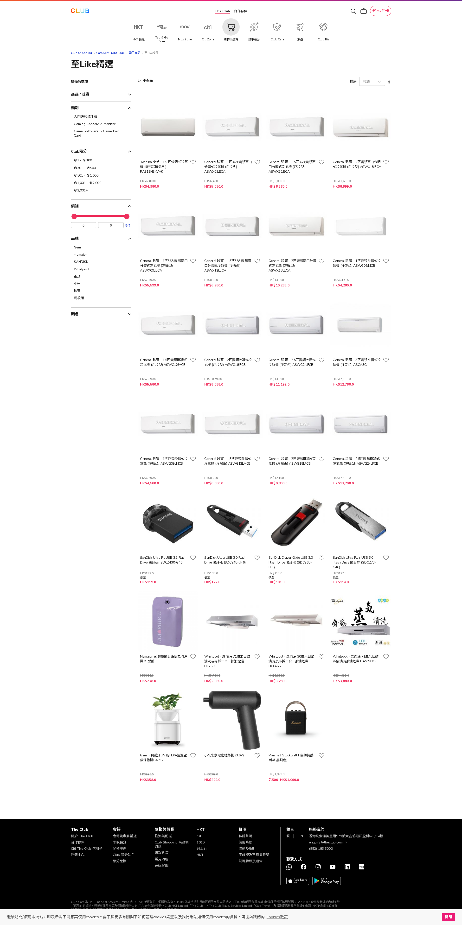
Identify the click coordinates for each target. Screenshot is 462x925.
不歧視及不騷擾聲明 (254, 855)
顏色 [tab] (75, 314)
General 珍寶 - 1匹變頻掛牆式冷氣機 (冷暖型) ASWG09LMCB (164, 461)
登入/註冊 (380, 10)
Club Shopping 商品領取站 (172, 844)
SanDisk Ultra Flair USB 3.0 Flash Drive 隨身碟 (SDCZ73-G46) (354, 562)
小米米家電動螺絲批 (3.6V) (224, 755)
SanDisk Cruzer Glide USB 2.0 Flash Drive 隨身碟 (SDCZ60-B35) (291, 562)
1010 (201, 842)
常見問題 (161, 859)
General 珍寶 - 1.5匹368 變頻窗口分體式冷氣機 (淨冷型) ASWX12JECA (292, 167)
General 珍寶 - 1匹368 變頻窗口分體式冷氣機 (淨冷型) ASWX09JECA (228, 167)
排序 (353, 81)
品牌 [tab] (75, 238)
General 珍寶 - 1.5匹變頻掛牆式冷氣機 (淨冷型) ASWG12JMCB (163, 362)
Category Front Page (110, 53)
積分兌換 (120, 861)
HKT (200, 855)
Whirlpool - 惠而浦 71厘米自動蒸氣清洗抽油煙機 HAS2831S (356, 659)
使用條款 (245, 842)
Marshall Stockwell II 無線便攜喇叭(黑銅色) (291, 757)
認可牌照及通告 (251, 861)
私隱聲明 (245, 836)
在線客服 (161, 865)
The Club (222, 11)
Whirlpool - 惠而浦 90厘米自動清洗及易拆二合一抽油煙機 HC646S (291, 661)
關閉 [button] (448, 917)
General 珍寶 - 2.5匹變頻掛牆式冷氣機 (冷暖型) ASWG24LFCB (356, 461)
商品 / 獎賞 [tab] (80, 94)
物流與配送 (163, 836)
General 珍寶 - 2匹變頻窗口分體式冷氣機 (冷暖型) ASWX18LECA (292, 266)
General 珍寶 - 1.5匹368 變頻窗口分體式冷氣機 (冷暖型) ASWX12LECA (227, 266)
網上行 (202, 848)
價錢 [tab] (75, 206)
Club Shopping (81, 53)
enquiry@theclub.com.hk (328, 842)
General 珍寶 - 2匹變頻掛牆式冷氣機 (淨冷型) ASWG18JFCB (228, 362)
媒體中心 (78, 855)
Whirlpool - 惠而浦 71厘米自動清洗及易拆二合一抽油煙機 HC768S (227, 661)
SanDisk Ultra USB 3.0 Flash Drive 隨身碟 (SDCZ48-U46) (225, 560)
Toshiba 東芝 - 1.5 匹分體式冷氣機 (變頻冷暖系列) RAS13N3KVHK (164, 167)
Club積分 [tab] (79, 151)
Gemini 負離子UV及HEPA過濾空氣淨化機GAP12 (163, 757)
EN (301, 836)
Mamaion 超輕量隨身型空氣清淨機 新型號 (163, 659)
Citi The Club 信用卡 (87, 848)
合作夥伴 (240, 11)
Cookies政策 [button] (277, 917)
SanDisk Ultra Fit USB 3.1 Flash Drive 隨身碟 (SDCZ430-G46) (163, 560)
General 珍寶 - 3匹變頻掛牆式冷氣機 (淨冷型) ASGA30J (356, 362)
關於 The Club (82, 836)
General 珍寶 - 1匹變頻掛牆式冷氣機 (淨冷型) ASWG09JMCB (356, 263)
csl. (199, 836)
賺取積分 (120, 842)
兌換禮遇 (120, 848)
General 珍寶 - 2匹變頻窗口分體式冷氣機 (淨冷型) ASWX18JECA (357, 164)
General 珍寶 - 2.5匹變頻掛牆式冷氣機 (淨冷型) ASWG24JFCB (292, 362)
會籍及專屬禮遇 (125, 836)
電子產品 (135, 53)
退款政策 (161, 853)
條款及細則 (247, 848)
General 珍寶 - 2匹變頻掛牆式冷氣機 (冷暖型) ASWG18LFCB (292, 461)
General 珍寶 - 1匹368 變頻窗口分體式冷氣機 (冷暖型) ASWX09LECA (163, 266)
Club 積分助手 (124, 855)
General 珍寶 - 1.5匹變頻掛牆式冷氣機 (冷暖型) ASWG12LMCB (227, 461)
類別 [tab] (75, 108)
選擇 (127, 225)
